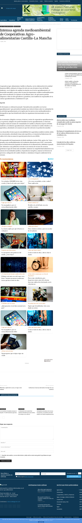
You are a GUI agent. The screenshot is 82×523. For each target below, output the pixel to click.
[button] (80, 18)
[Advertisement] (27, 366)
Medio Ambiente (17, 26)
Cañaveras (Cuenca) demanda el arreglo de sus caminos (41, 388)
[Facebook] (70, 3)
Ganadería (12, 20)
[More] (20, 45)
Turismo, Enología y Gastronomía (52, 19)
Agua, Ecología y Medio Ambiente (30, 19)
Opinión (56, 1)
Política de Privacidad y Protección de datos (53, 517)
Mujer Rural (61, 19)
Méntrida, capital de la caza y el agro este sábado (11, 388)
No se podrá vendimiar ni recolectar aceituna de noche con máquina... (45, 498)
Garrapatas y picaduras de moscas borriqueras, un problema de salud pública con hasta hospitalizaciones (45, 412)
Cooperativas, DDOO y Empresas (41, 19)
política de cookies (49, 520)
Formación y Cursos (33, 1)
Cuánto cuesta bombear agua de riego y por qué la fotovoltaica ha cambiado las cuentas (73, 75)
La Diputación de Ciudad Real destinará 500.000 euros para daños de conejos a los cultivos (26, 412)
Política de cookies (37, 517)
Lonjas (41, 1)
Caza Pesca (67, 19)
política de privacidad (29, 476)
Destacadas (2, 408)
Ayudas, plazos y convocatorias (21, 1)
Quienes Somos (68, 517)
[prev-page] (1, 417)
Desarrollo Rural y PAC (20, 19)
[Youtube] (81, 3)
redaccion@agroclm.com (13, 501)
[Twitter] (78, 3)
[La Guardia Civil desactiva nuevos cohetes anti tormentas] (32, 507)
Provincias (74, 20)
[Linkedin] (16, 45)
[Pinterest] (9, 45)
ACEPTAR (41, 521)
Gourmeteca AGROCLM (64, 1)
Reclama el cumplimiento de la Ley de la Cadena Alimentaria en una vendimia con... (69, 133)
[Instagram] (73, 3)
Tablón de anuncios (48, 1)
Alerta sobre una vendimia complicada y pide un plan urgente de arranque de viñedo (69, 122)
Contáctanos (76, 517)
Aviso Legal (28, 517)
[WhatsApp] (12, 45)
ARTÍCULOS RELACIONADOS (9, 395)
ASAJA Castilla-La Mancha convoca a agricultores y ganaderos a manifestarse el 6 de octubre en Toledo (73, 83)
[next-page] (4, 417)
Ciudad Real (21, 408)
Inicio (1, 24)
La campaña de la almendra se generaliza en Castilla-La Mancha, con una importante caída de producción (69, 62)
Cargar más (69, 150)
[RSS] (75, 3)
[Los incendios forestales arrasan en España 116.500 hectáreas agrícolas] (8, 404)
